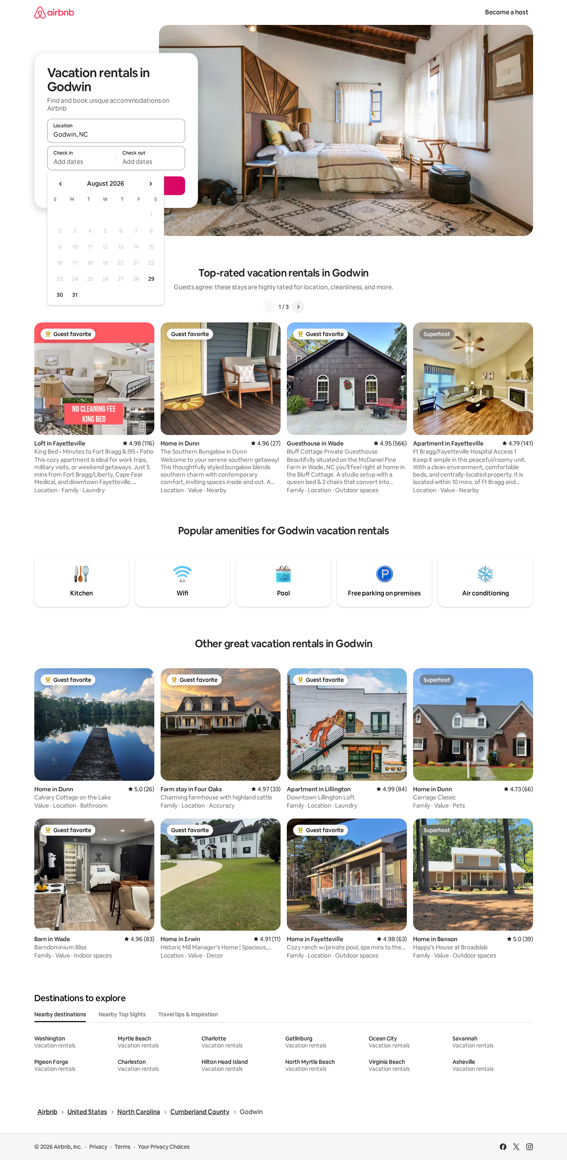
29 (151, 278)
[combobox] (116, 134)
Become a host (506, 12)
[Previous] (269, 307)
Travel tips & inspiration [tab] (188, 1014)
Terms (123, 1146)
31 (75, 294)
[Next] (298, 307)
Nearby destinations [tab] (60, 1014)
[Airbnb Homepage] (54, 12)
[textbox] (81, 161)
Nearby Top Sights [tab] (122, 1014)
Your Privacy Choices (164, 1146)
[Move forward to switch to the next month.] (150, 183)
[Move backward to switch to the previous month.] (60, 183)
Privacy (98, 1146)
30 (60, 294)
